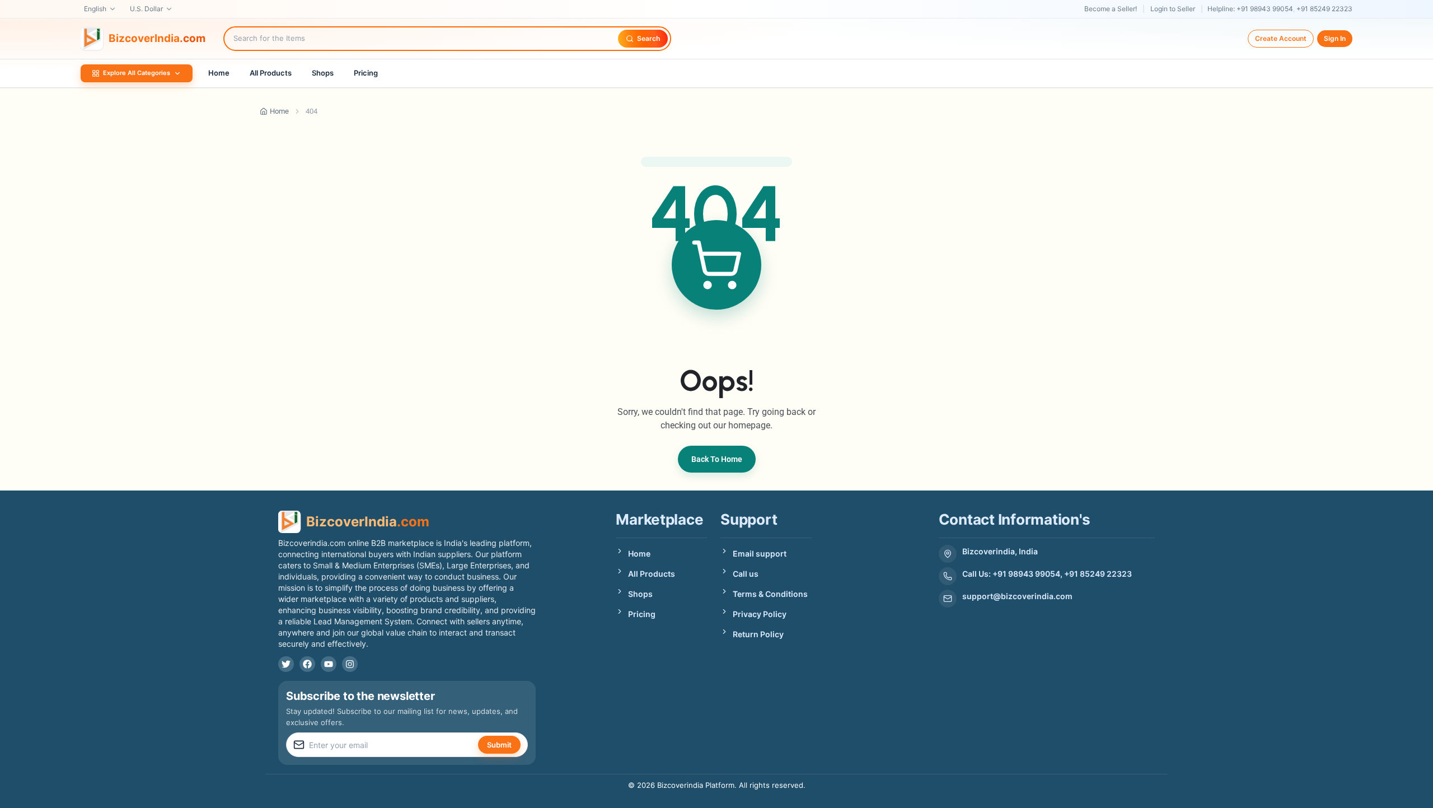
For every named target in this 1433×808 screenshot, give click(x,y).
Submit (499, 744)
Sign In (1335, 38)
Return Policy (758, 634)
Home (219, 72)
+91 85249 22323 (1324, 8)
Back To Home (716, 459)
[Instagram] (349, 664)
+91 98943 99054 (1265, 8)
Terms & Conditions (770, 594)
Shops (323, 72)
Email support (759, 553)
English (95, 8)
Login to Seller (1172, 8)
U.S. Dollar (146, 8)
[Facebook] (307, 664)
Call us (745, 573)
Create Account (1280, 38)
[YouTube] (328, 664)
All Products (271, 72)
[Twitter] (286, 664)
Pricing (366, 72)
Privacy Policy (759, 614)
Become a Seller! (1110, 8)
